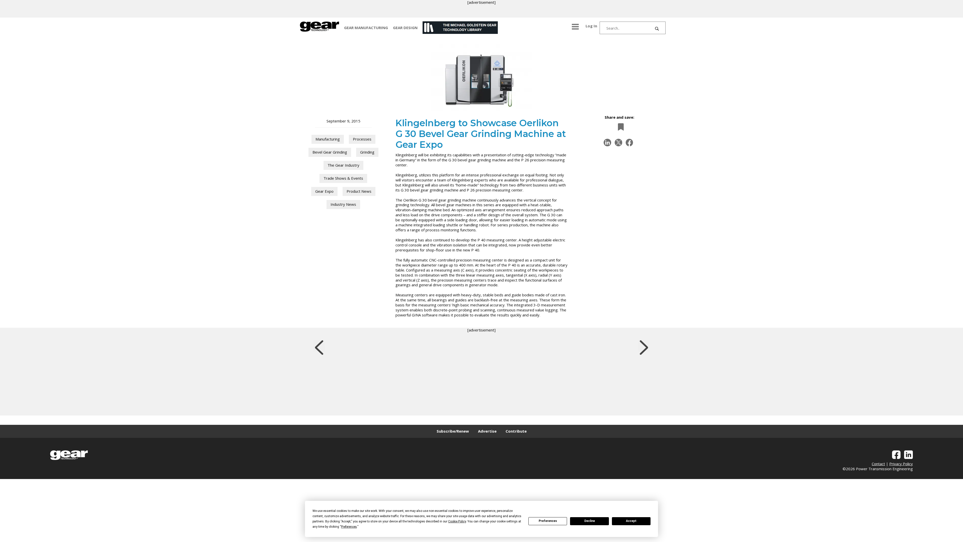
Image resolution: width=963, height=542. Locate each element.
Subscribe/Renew (453, 431)
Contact (878, 463)
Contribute (516, 431)
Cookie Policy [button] (457, 521)
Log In (591, 25)
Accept (631, 521)
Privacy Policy (901, 463)
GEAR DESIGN (405, 27)
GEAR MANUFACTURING (366, 27)
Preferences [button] (349, 526)
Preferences (548, 521)
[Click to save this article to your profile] (619, 127)
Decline (589, 521)
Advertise (487, 431)
